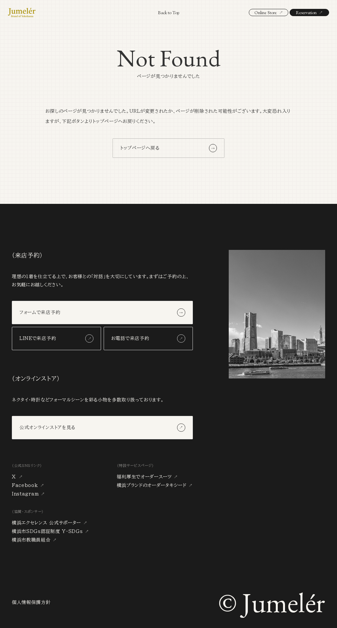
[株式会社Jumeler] (22, 12)
